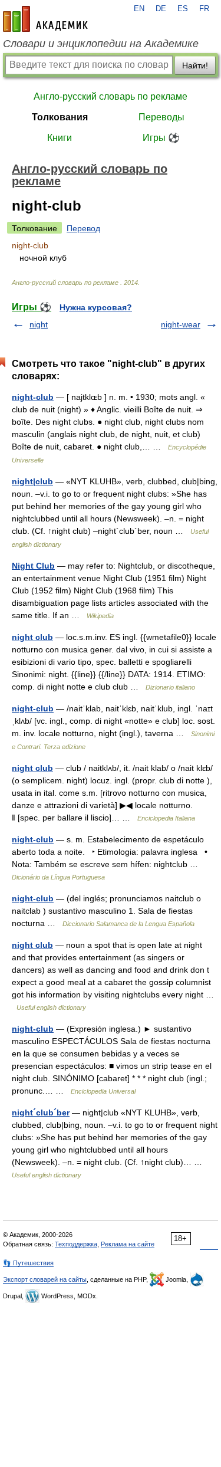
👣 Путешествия (28, 1262)
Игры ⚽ (161, 138)
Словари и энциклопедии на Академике (101, 44)
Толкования (60, 117)
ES (182, 9)
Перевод (83, 228)
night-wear (180, 324)
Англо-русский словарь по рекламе (110, 96)
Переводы (161, 117)
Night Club (33, 565)
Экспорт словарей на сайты (45, 1279)
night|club (32, 481)
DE (161, 9)
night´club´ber (41, 1112)
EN (139, 9)
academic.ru (45, 19)
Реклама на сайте (127, 1244)
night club (32, 637)
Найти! (195, 65)
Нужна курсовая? (96, 307)
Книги (59, 138)
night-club (33, 397)
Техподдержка (76, 1244)
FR (204, 9)
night (38, 324)
